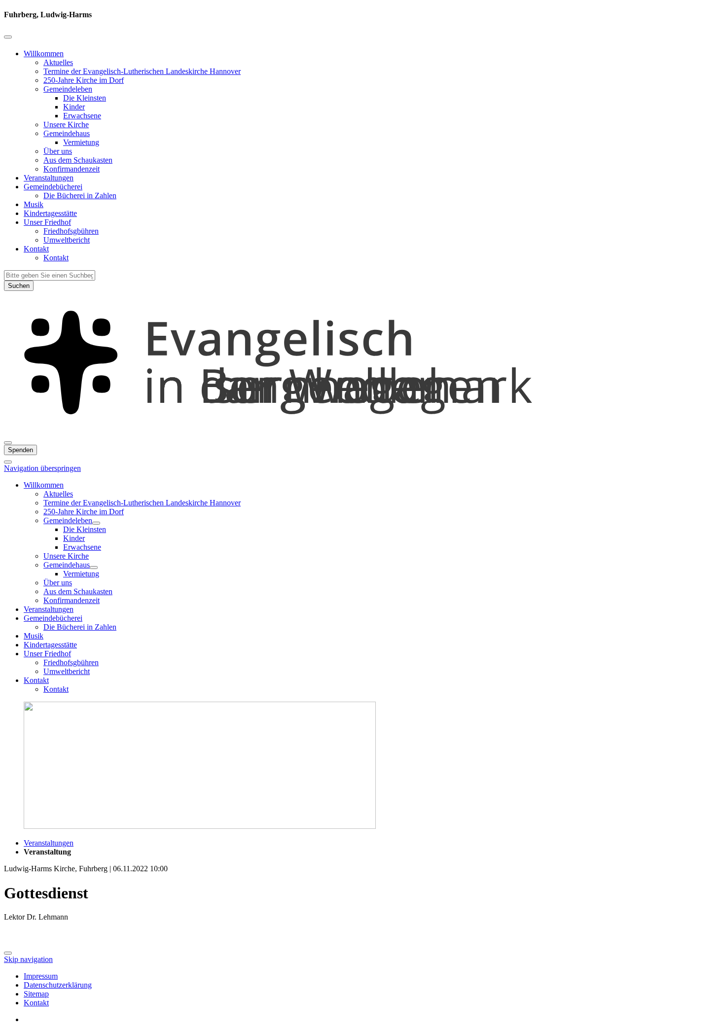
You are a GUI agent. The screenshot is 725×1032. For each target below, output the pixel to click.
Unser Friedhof (47, 222)
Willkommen (44, 53)
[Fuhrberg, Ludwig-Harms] (362, 431)
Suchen (19, 285)
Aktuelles (58, 62)
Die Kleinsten (84, 98)
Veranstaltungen (48, 178)
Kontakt (36, 249)
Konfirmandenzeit (71, 169)
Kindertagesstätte (50, 213)
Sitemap (36, 994)
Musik (33, 204)
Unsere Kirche (66, 124)
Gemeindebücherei (53, 186)
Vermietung (81, 142)
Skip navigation (28, 959)
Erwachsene (82, 115)
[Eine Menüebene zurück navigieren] (8, 37)
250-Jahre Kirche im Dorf (83, 80)
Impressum (41, 976)
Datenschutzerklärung (58, 985)
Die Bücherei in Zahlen (79, 195)
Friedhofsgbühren (71, 231)
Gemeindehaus (66, 133)
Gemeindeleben (67, 89)
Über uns (57, 151)
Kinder (74, 107)
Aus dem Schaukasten (77, 160)
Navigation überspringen (42, 468)
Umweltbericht (66, 240)
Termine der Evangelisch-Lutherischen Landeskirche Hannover (142, 71)
